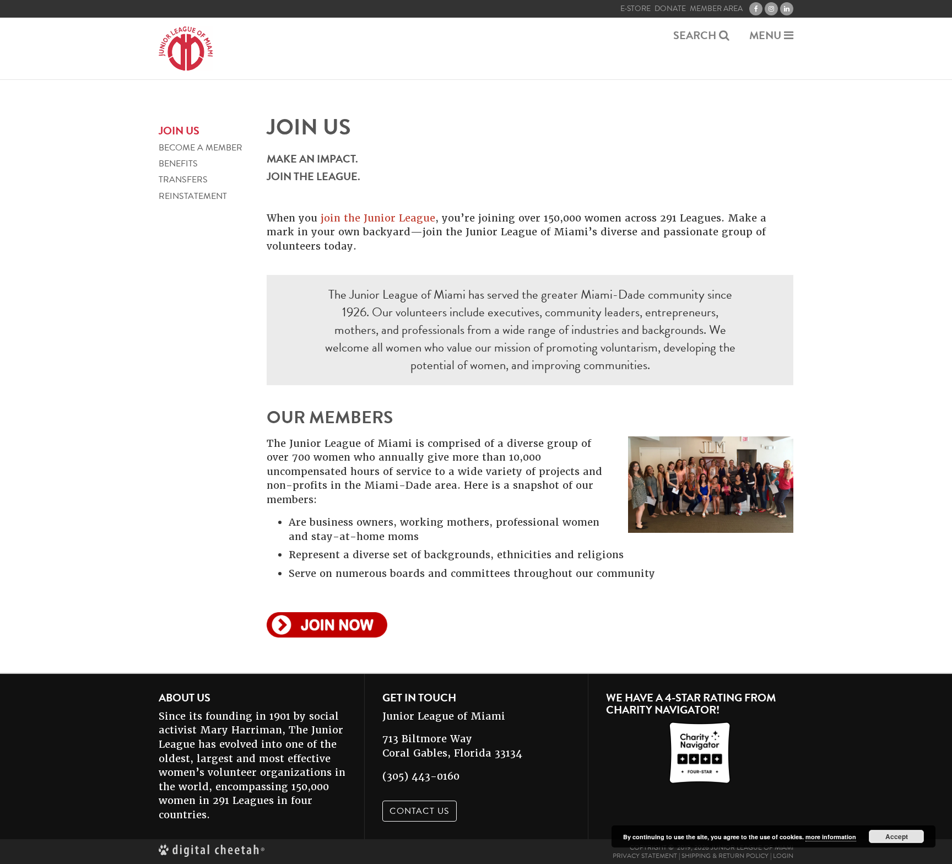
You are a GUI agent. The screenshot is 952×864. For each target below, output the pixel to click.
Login (783, 856)
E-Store (635, 9)
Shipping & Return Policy (725, 856)
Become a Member (200, 148)
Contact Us (420, 811)
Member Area (716, 9)
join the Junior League (378, 218)
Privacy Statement (645, 856)
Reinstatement (193, 196)
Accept (896, 836)
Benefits (178, 164)
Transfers (183, 180)
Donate (670, 9)
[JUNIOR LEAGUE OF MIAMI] (186, 48)
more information (830, 837)
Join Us (179, 130)
